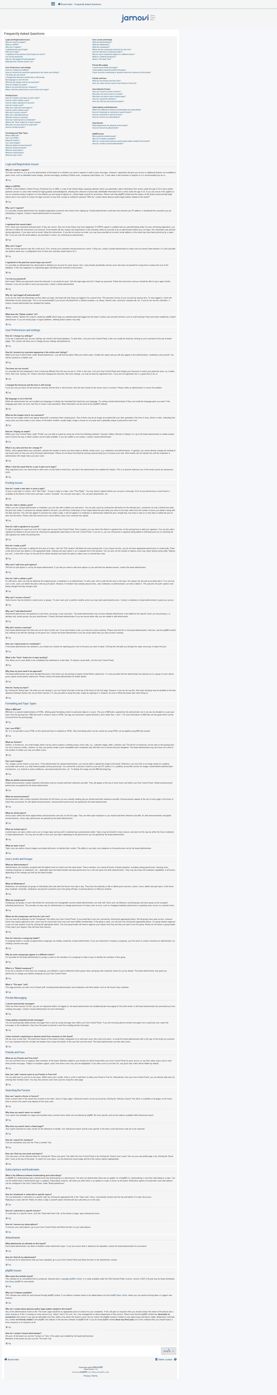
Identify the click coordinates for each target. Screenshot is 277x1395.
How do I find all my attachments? (105, 128)
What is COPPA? (12, 45)
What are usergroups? (101, 47)
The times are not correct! (15, 75)
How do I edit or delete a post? (17, 100)
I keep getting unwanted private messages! (109, 70)
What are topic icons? (13, 155)
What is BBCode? (12, 136)
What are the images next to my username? (22, 82)
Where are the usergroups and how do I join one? (111, 50)
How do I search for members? (104, 99)
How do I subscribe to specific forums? (107, 115)
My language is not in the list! (16, 80)
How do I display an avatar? (16, 85)
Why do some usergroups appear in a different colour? (113, 54)
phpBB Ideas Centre (118, 1295)
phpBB (96, 404)
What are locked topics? (14, 153)
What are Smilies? (12, 140)
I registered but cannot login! (16, 50)
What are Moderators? (101, 45)
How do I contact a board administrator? (107, 144)
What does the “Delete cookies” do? (19, 62)
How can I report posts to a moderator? (20, 120)
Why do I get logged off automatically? (20, 59)
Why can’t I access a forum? (16, 112)
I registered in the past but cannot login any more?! (25, 54)
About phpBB (14, 1281)
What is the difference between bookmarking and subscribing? (116, 110)
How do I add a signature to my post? (19, 103)
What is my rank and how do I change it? (21, 87)
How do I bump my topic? (15, 127)
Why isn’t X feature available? (104, 139)
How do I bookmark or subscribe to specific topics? (112, 112)
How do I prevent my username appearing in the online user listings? (32, 72)
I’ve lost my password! (14, 57)
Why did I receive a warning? (16, 117)
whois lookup (10, 1314)
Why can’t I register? (13, 47)
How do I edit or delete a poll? (17, 110)
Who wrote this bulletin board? (104, 136)
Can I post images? (13, 143)
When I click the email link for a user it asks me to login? (27, 90)
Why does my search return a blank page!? (109, 97)
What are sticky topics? (14, 150)
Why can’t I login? (12, 52)
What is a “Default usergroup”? (104, 57)
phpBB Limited (75, 1279)
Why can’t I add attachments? (16, 115)
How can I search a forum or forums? (106, 92)
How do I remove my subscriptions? (106, 117)
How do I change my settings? (17, 70)
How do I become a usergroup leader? (107, 52)
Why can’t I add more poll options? (18, 108)
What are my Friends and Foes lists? (106, 81)
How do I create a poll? (14, 105)
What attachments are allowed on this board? (110, 125)
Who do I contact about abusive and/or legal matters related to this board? (121, 141)
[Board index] (138, 19)
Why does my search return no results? (107, 94)
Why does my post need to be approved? (21, 125)
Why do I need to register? (15, 42)
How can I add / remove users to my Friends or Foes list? (114, 83)
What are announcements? (16, 148)
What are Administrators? (102, 42)
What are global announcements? (18, 145)
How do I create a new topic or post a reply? (22, 98)
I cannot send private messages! (105, 68)
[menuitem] (164, 1359)
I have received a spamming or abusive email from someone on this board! (121, 72)
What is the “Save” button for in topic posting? (23, 122)
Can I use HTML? (12, 138)
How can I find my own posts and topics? (108, 101)
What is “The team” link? (101, 59)
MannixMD (98, 1367)
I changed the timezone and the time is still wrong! (24, 77)
